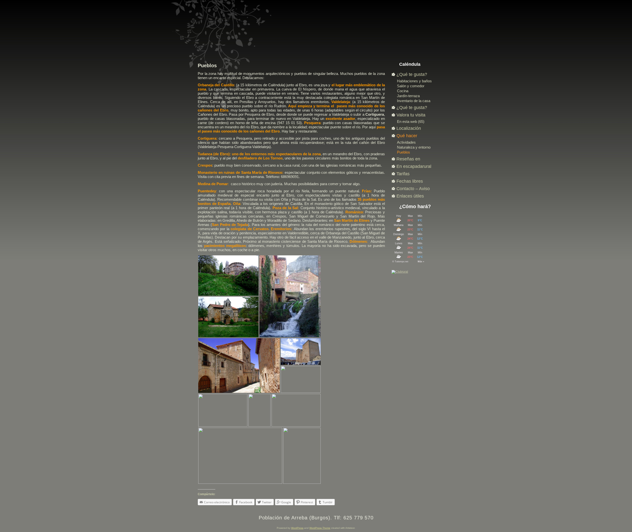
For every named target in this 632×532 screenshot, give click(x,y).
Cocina (402, 91)
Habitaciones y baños (414, 81)
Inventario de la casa (413, 101)
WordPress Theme (319, 528)
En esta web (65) (410, 121)
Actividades (406, 142)
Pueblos (207, 65)
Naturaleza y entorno (414, 147)
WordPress (297, 528)
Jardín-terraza (408, 96)
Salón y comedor (410, 86)
